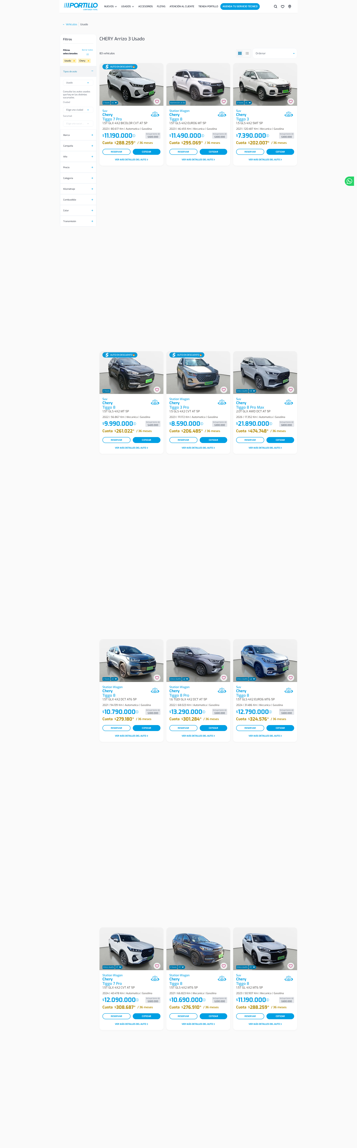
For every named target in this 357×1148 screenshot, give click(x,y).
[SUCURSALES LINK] (289, 6)
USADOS (126, 6)
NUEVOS (109, 6)
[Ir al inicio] (81, 6)
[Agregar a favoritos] (157, 101)
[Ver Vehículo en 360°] (155, 114)
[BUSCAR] (275, 6)
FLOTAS (161, 6)
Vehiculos (71, 24)
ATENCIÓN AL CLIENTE (182, 6)
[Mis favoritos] (282, 6)
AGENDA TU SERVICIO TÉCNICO (240, 6)
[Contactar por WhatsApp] (349, 181)
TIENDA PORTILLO (208, 6)
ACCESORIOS (145, 6)
